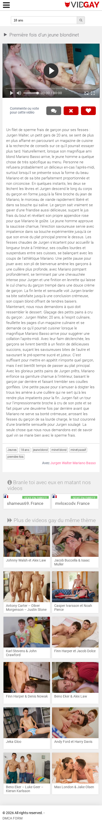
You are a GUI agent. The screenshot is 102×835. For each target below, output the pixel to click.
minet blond (59, 450)
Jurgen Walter (61, 463)
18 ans (25, 450)
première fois (15, 457)
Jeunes (12, 450)
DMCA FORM (12, 818)
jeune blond (40, 450)
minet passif (78, 450)
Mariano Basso (84, 463)
